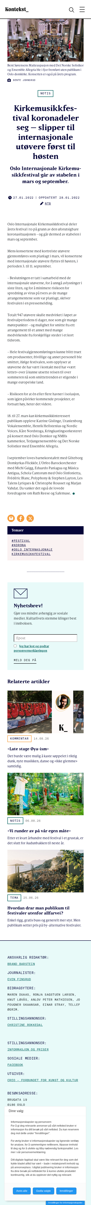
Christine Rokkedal (25, 1025)
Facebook (15, 1065)
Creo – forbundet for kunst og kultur (42, 1080)
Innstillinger (66, 1190)
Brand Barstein (21, 964)
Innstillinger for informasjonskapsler (65, 1202)
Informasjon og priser (28, 1049)
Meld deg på (25, 660)
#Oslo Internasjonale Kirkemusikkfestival (32, 552)
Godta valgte (43, 1190)
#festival (21, 541)
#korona (19, 545)
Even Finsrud (19, 979)
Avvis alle (21, 1190)
